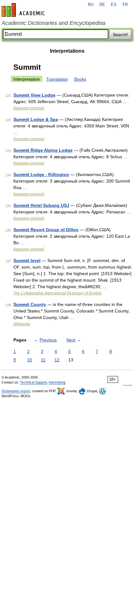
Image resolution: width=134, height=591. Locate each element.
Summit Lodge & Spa (35, 119)
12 (57, 359)
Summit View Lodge (34, 95)
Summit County (29, 304)
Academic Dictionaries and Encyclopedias (54, 23)
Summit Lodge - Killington (41, 174)
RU (90, 4)
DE (102, 4)
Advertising (57, 382)
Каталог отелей (28, 108)
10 (29, 359)
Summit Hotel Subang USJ (41, 205)
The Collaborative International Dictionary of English (57, 293)
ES (114, 4)
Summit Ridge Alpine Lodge (43, 150)
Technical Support (33, 382)
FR (125, 4)
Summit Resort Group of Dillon (46, 229)
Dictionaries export (16, 391)
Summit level (27, 260)
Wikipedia (21, 324)
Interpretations (67, 51)
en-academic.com (24, 10)
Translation (57, 79)
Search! (120, 34)
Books (80, 79)
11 (43, 359)
